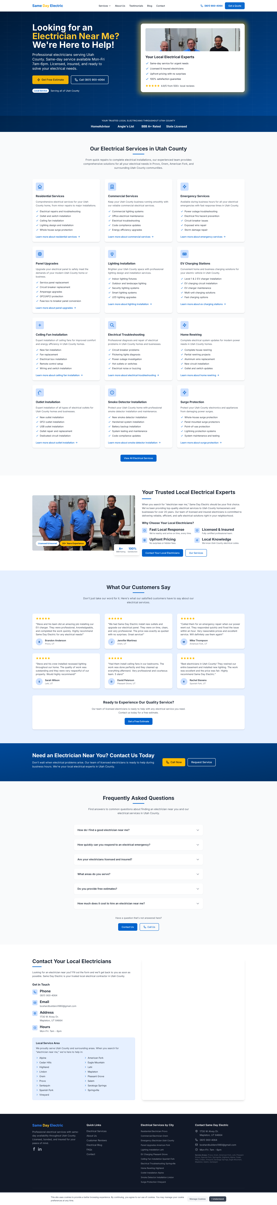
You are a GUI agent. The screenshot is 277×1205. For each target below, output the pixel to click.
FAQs (89, 1149)
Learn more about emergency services (201, 236)
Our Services (196, 552)
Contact (160, 5)
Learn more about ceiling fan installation (58, 375)
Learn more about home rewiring (198, 375)
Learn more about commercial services (129, 236)
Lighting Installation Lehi (152, 1149)
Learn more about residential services (56, 236)
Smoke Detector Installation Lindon (157, 1177)
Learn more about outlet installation (55, 442)
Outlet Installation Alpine (152, 1172)
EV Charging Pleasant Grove (154, 1154)
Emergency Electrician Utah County (157, 1140)
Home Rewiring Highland (152, 1168)
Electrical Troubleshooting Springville (158, 1163)
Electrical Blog (94, 1145)
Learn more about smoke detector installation (133, 442)
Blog (149, 5)
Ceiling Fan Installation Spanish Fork (158, 1159)
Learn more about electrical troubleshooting (132, 375)
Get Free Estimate (53, 79)
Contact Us (128, 927)
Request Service (201, 762)
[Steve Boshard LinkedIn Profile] (40, 1149)
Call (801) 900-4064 (92, 79)
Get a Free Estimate (138, 721)
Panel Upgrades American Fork (155, 1145)
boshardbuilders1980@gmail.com (58, 1006)
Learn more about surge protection (199, 442)
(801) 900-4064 (213, 5)
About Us (120, 5)
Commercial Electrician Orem (154, 1136)
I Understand (218, 1199)
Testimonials (136, 5)
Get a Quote (234, 5)
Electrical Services (96, 1131)
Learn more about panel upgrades (54, 307)
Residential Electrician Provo (154, 1131)
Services (103, 5)
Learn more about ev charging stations (201, 304)
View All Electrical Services (138, 458)
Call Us (151, 927)
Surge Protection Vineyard (153, 1182)
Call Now (176, 762)
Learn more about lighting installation (128, 304)
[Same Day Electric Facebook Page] (34, 1149)
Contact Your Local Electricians (162, 552)
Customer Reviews (97, 1140)
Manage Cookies (198, 1199)
